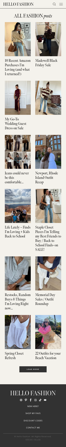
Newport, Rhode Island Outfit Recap (46, 177)
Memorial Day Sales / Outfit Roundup (45, 299)
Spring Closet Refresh (14, 355)
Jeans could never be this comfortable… (17, 177)
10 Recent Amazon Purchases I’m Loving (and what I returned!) (18, 67)
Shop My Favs (33, 413)
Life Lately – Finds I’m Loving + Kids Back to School (18, 232)
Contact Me (33, 427)
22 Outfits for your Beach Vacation (48, 355)
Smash (37, 440)
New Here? (33, 406)
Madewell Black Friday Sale (46, 62)
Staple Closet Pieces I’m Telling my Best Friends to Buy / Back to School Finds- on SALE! (48, 238)
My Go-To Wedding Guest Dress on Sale (15, 123)
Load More (33, 369)
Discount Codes (33, 420)
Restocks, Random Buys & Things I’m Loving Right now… (18, 302)
